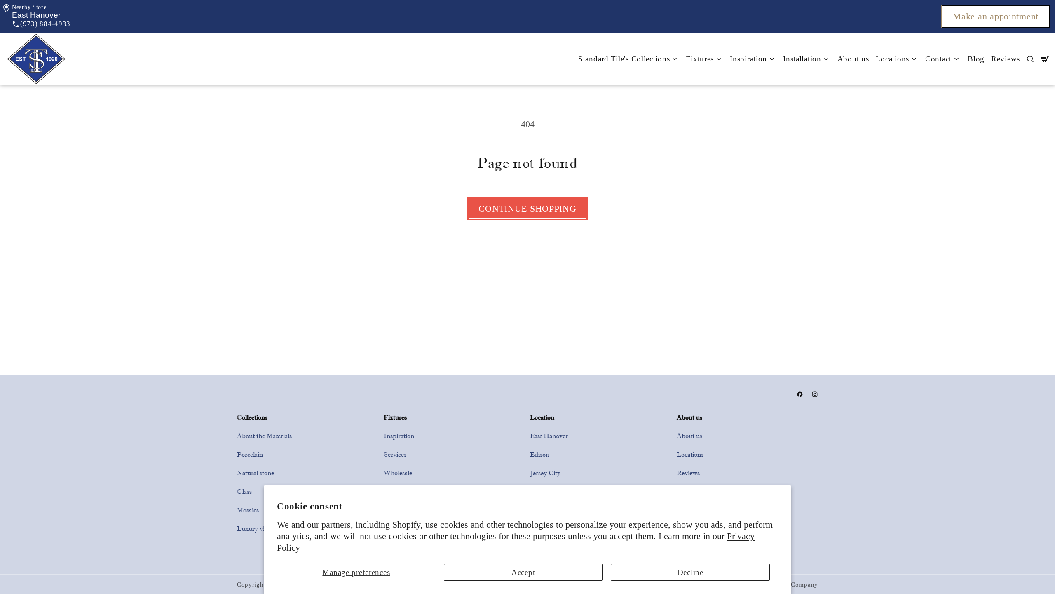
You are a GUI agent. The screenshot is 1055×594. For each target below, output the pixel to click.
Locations (690, 454)
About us (853, 58)
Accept (523, 572)
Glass (244, 491)
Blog (976, 58)
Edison (539, 454)
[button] (36, 15)
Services (395, 454)
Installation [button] (802, 58)
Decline (690, 572)
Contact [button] (938, 58)
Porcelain (250, 454)
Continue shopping (527, 209)
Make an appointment (996, 16)
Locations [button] (892, 58)
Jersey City (545, 473)
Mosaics (248, 510)
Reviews (1005, 58)
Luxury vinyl (255, 529)
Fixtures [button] (700, 58)
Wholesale (398, 473)
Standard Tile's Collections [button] (624, 58)
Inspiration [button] (748, 58)
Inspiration (399, 436)
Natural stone (255, 473)
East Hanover (549, 436)
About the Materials (264, 436)
